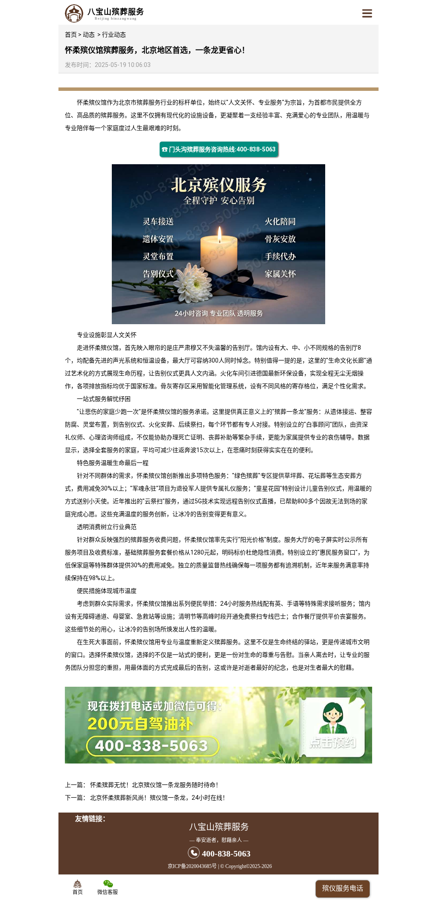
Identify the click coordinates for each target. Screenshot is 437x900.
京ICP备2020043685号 (192, 866)
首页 (71, 34)
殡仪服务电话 (342, 888)
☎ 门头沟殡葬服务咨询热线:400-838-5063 (219, 149)
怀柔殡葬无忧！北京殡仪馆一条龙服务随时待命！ (155, 784)
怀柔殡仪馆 (92, 102)
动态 (89, 34)
